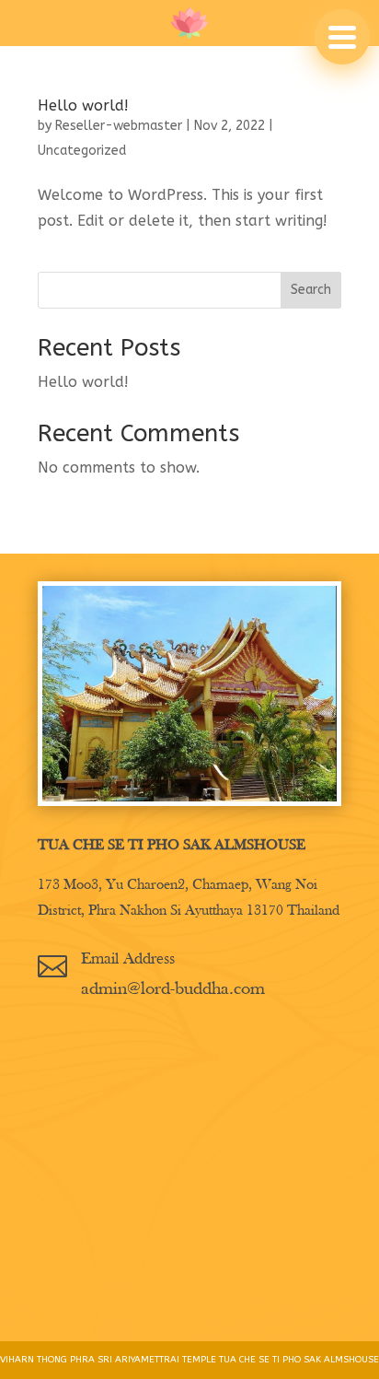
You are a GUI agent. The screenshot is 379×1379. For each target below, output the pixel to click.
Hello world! (83, 105)
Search (311, 290)
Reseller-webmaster (118, 126)
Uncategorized (82, 150)
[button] (342, 36)
